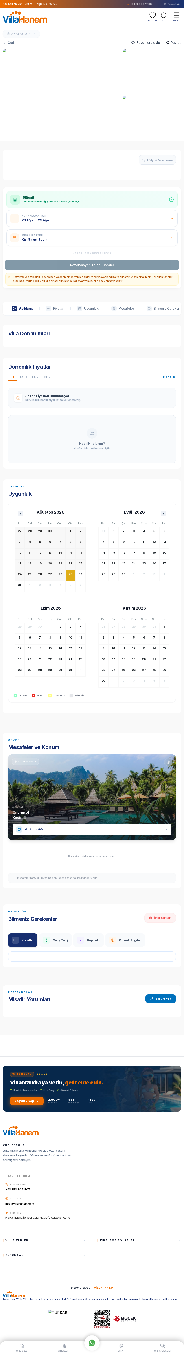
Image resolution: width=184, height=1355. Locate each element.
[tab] (22, 308)
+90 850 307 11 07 (17, 1189)
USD (23, 377)
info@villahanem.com (19, 1203)
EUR (35, 377)
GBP (47, 377)
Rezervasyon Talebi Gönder (92, 265)
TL (13, 377)
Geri (11, 42)
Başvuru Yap (24, 1101)
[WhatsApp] (92, 1342)
